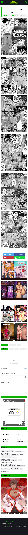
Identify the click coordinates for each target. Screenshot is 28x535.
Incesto (3, 457)
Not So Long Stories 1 (20, 279)
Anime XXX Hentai (7, 432)
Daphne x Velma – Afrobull (7, 279)
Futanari (18, 434)
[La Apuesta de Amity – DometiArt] (7, 297)
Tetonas (15, 468)
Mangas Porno (19, 441)
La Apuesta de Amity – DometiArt (7, 299)
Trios (21, 469)
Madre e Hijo (14, 457)
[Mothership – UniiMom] (20, 297)
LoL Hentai (18, 436)
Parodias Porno (8, 465)
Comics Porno (15, 15)
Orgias (10, 462)
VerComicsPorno (7, 15)
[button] (2, 497)
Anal (3, 451)
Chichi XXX (11, 348)
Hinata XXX (22, 454)
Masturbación (14, 460)
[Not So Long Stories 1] (20, 277)
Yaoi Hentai (18, 439)
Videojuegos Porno (4, 471)
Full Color (5, 454)
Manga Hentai (6, 439)
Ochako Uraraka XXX (4, 462)
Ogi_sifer (19, 345)
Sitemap (4, 523)
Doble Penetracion (19, 451)
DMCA (9, 521)
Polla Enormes (21, 465)
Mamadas (5, 460)
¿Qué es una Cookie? (19, 521)
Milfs (19, 460)
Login (25, 368)
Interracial (5, 436)
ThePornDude (12, 523)
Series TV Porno (5, 469)
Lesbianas (8, 457)
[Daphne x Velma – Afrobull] (7, 277)
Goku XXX (23, 348)
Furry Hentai (14, 454)
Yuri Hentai (5, 441)
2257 (3, 521)
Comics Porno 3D (7, 434)
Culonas (17, 348)
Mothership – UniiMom (21, 299)
